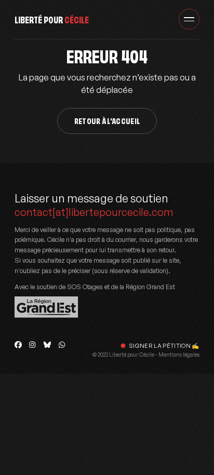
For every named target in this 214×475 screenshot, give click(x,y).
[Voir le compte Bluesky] (47, 344)
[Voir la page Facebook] (18, 344)
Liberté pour (52, 18)
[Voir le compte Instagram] (32, 344)
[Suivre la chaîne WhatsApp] (61, 344)
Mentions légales (178, 354)
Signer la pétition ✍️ (164, 345)
